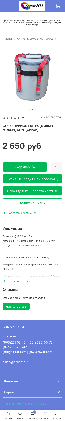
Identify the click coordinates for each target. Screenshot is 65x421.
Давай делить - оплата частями (32, 191)
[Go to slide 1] (30, 109)
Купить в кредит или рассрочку (32, 179)
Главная (8, 38)
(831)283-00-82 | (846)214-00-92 (27, 352)
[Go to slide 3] (35, 109)
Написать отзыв (16, 306)
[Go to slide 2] (32, 109)
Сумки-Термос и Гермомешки (36, 38)
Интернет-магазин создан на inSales (24, 403)
